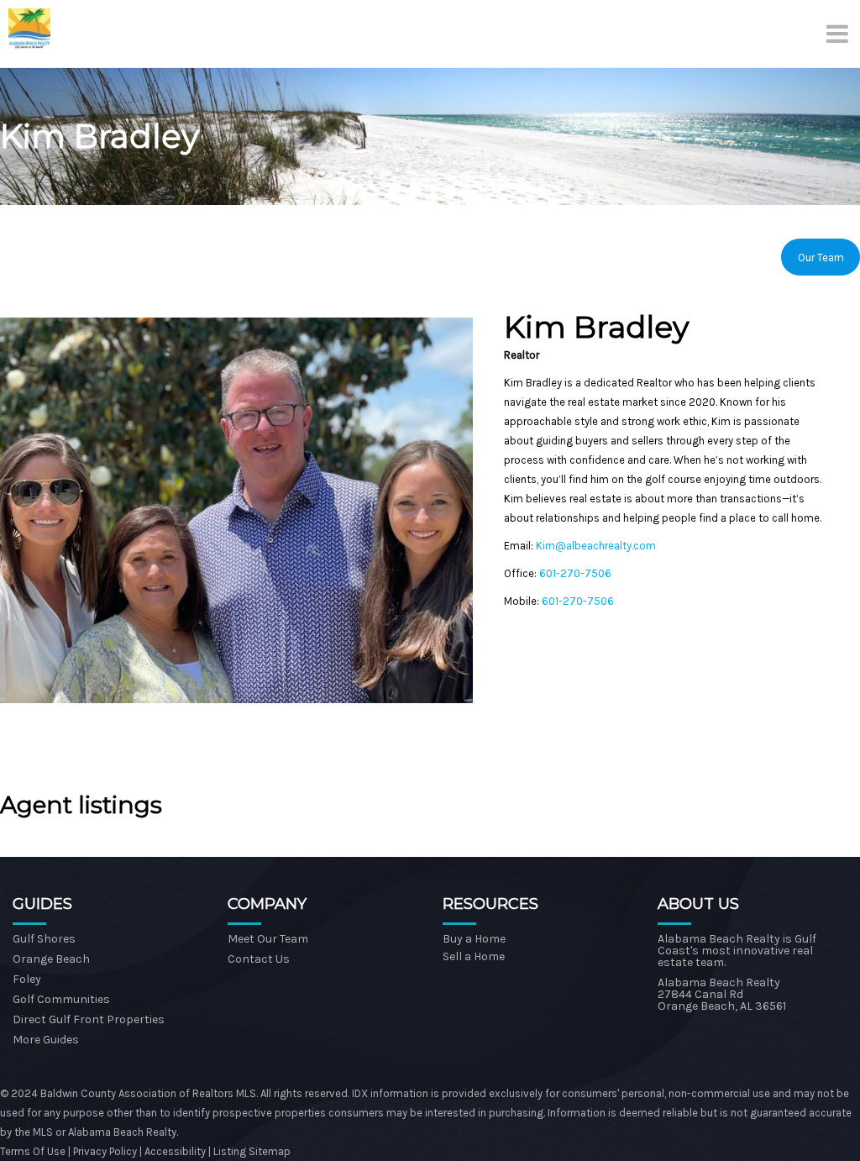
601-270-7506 (575, 573)
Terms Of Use (33, 1151)
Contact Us (259, 959)
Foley (27, 979)
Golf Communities (61, 999)
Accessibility (175, 1151)
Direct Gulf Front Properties (89, 1019)
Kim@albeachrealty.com (596, 545)
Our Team (821, 257)
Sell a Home (474, 956)
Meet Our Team (268, 939)
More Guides (46, 1039)
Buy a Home (474, 939)
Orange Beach (51, 959)
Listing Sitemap (252, 1151)
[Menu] (839, 33)
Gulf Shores (44, 939)
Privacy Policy (106, 1151)
